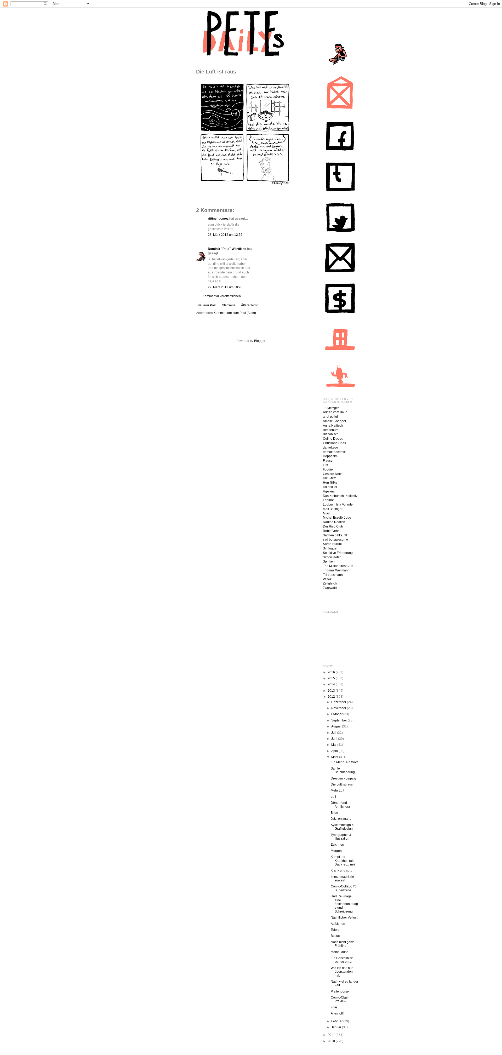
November (339, 708)
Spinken (329, 561)
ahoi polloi (330, 416)
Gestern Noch (333, 474)
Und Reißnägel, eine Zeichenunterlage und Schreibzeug (344, 904)
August (336, 726)
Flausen (328, 460)
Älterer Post (249, 305)
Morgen (336, 851)
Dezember (339, 702)
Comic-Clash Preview (340, 999)
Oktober (337, 714)
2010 (332, 1041)
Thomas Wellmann (336, 570)
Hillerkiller (330, 487)
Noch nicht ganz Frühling (342, 944)
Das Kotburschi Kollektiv (340, 496)
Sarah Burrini (332, 544)
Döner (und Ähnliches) (340, 804)
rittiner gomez (218, 218)
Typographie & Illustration (341, 836)
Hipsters (329, 491)
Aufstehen (338, 924)
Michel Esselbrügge (337, 517)
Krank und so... (341, 870)
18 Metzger (331, 408)
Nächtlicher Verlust (344, 917)
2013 (332, 690)
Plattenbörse (340, 991)
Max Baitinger (333, 509)
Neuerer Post (206, 305)
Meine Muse (339, 952)
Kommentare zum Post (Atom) (235, 313)
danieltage (330, 447)
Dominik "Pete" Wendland (227, 249)
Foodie (328, 469)
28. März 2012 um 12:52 (225, 235)
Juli (334, 733)
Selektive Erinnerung (338, 553)
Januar (336, 1027)
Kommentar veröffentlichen (222, 296)
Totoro (335, 930)
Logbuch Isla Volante (338, 504)
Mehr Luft (337, 790)
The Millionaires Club (338, 566)
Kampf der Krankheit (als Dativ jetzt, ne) (343, 860)
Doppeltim (330, 456)
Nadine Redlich (334, 522)
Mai (334, 745)
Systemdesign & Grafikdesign (342, 826)
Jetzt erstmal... (341, 819)
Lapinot (328, 500)
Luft (333, 797)
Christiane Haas (334, 443)
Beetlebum (330, 430)
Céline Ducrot (333, 438)
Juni (334, 739)
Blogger (259, 341)
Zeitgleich (330, 583)
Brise (334, 813)
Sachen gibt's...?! (335, 535)
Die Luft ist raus (342, 784)
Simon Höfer (332, 557)
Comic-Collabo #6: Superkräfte (344, 888)
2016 (332, 672)
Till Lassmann (333, 575)
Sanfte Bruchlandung (343, 770)
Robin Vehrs (331, 531)
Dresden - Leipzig (343, 778)
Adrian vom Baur (335, 412)
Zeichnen (337, 844)
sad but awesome (335, 539)
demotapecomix (334, 452)
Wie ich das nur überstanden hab (342, 971)
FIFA (334, 1007)
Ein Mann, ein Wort (344, 762)
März (335, 757)
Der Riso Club (333, 526)
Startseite (228, 305)
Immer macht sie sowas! (342, 878)
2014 (332, 684)
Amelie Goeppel (334, 421)
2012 (332, 696)
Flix (325, 465)
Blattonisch (331, 434)
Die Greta (329, 478)
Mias (326, 513)
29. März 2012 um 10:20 (225, 287)
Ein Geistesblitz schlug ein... (342, 960)
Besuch (336, 936)
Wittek (327, 579)
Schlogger (330, 548)
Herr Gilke (330, 482)
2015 (332, 678)
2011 (332, 1035)
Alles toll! (337, 1013)
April (335, 751)
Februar (337, 1021)
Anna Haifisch (333, 425)
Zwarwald (330, 588)
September (339, 720)
